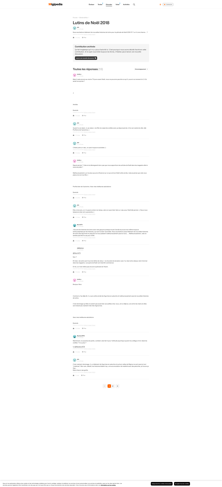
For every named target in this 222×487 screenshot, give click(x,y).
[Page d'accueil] (55, 4)
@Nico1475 (77, 253)
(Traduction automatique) (78, 34)
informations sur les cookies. (108, 485)
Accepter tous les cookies (182, 484)
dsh (78, 27)
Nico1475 (79, 225)
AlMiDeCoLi (80, 248)
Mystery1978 (81, 336)
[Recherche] (134, 4)
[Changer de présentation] (160, 4)
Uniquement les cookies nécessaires (162, 484)
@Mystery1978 (80, 347)
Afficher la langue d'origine (89, 34)
